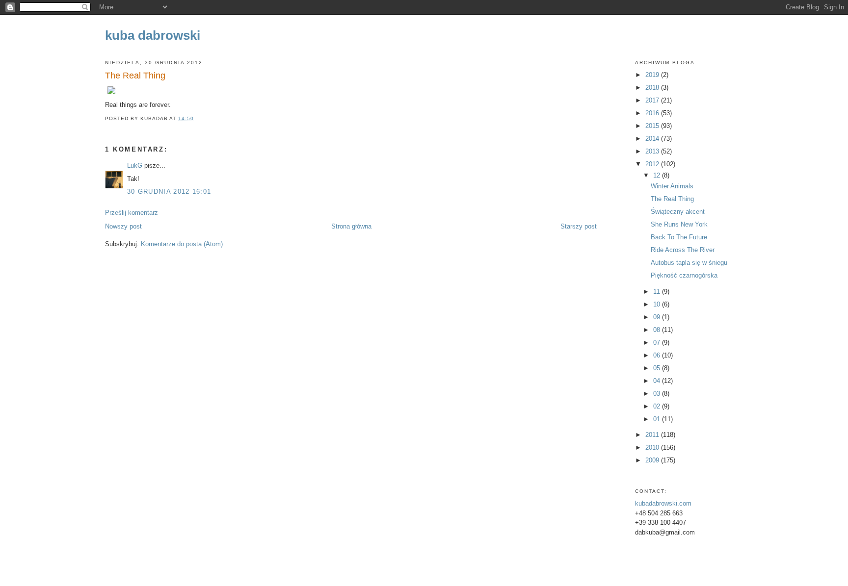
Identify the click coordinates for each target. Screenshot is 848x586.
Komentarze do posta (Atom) (182, 244)
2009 (653, 460)
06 (657, 355)
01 (657, 419)
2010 (653, 447)
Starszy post (578, 226)
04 (657, 380)
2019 (653, 74)
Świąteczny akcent (678, 211)
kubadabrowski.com (663, 503)
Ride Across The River (683, 250)
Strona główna (351, 226)
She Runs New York (679, 224)
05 (657, 368)
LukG (134, 165)
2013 (653, 151)
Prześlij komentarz (131, 212)
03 (657, 393)
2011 (653, 434)
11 (657, 291)
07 (657, 342)
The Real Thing (135, 75)
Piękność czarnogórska (684, 275)
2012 (653, 164)
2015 (653, 125)
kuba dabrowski (152, 35)
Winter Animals (672, 186)
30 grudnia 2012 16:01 (169, 191)
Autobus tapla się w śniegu (689, 262)
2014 (653, 138)
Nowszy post (123, 226)
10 (657, 304)
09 (657, 317)
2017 (653, 100)
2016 (653, 113)
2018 (653, 87)
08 (657, 329)
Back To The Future (679, 237)
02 (657, 406)
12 (657, 175)
